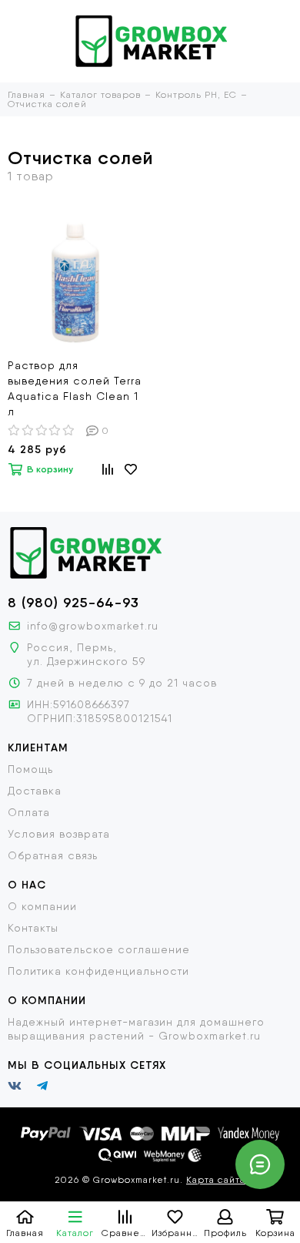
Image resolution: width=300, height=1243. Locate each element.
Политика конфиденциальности (98, 971)
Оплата (29, 812)
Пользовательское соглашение (99, 949)
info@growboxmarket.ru (92, 626)
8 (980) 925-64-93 (73, 602)
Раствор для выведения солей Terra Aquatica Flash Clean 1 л (75, 388)
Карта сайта (215, 1179)
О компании (42, 906)
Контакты (33, 928)
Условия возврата (59, 834)
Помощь (30, 769)
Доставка (35, 790)
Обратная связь (53, 855)
